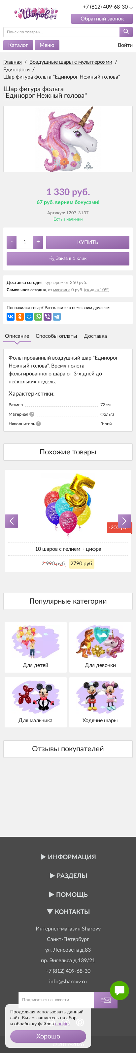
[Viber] (47, 317)
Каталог (18, 45)
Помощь (72, 895)
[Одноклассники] (20, 317)
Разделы (72, 876)
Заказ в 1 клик (71, 258)
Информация (72, 857)
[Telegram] (57, 317)
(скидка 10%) (96, 290)
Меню (47, 45)
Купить (87, 242)
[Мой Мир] (29, 317)
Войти (125, 45)
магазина (61, 290)
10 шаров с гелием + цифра (68, 549)
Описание (17, 336)
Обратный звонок (102, 18)
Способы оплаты (56, 336)
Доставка (95, 336)
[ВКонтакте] (11, 317)
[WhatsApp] (38, 317)
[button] (48, 1036)
